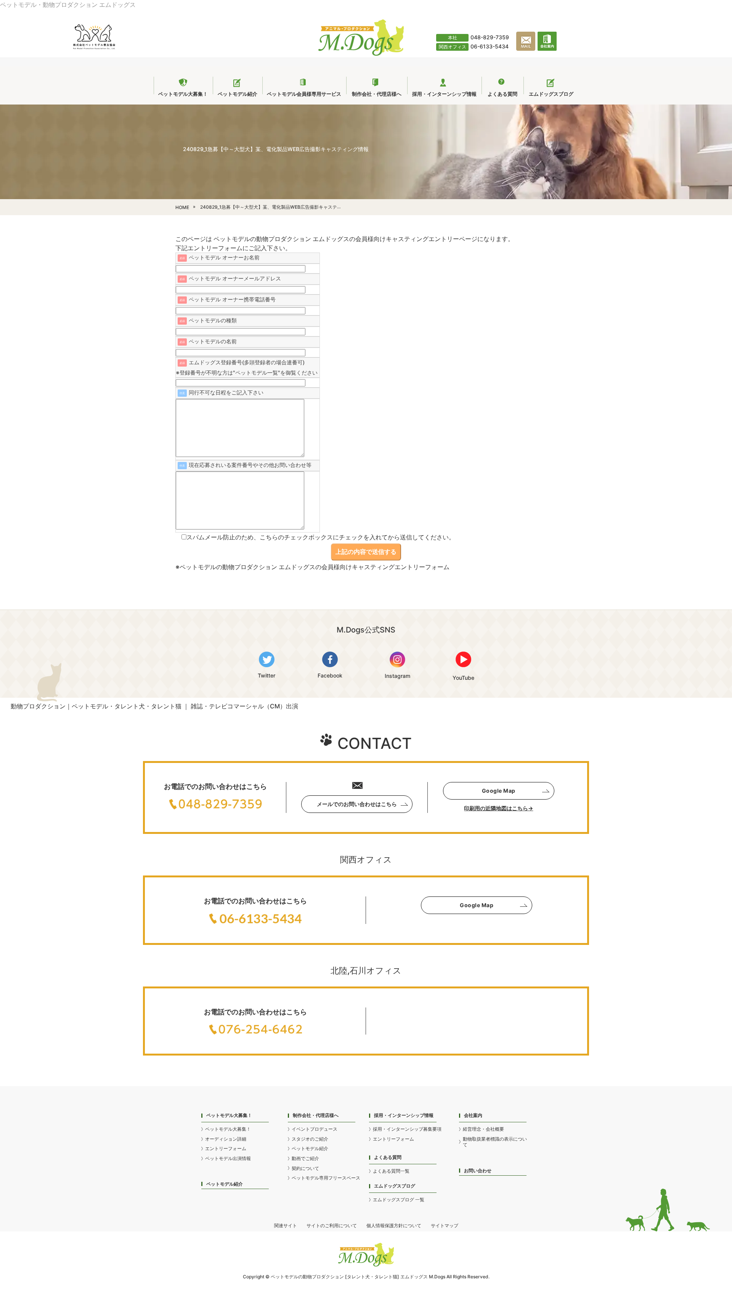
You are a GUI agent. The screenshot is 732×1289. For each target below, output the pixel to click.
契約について (305, 1168)
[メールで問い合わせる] (527, 49)
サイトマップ (444, 1225)
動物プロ (312, 1276)
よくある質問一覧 (391, 1171)
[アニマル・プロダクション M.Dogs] (361, 53)
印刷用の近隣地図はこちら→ (498, 808)
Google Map (498, 790)
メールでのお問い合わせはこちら (357, 804)
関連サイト (285, 1225)
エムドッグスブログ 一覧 (398, 1199)
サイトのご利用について (332, 1225)
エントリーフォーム (225, 1148)
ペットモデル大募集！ (228, 1129)
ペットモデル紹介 (224, 1184)
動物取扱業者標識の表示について (495, 1142)
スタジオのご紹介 (310, 1139)
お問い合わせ (477, 1170)
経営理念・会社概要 (483, 1129)
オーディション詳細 (225, 1139)
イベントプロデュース (314, 1129)
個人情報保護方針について (393, 1225)
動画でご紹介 (305, 1158)
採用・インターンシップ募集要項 (407, 1129)
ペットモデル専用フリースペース (326, 1178)
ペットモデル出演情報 (228, 1158)
